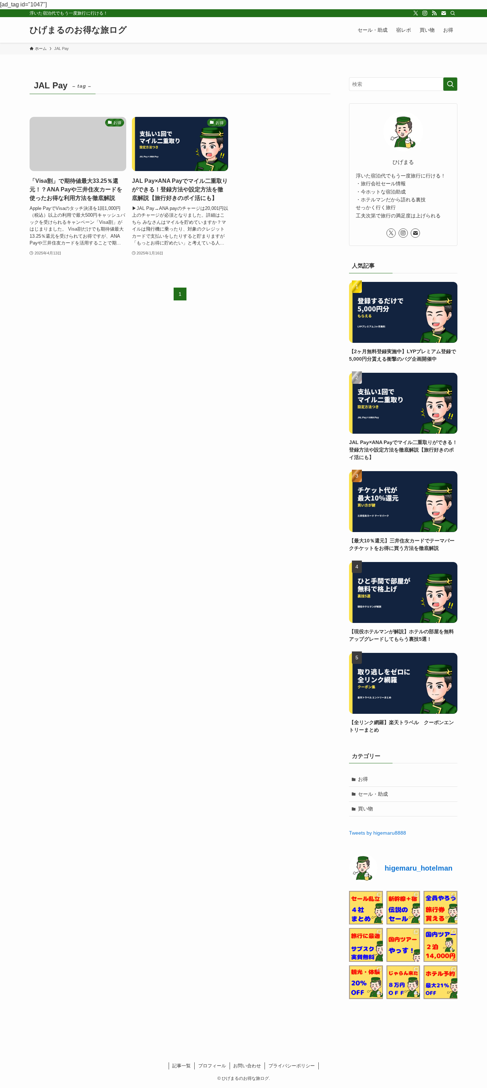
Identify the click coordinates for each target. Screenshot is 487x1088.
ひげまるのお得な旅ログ (78, 30)
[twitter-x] (415, 13)
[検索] (452, 13)
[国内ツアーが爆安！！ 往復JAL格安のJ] (403, 945)
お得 (363, 779)
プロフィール (212, 1065)
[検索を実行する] (450, 84)
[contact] (443, 13)
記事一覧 (181, 1065)
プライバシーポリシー (291, 1065)
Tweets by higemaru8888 (377, 833)
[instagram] (425, 13)
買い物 (365, 808)
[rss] (434, 13)
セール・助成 (373, 794)
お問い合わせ (247, 1065)
